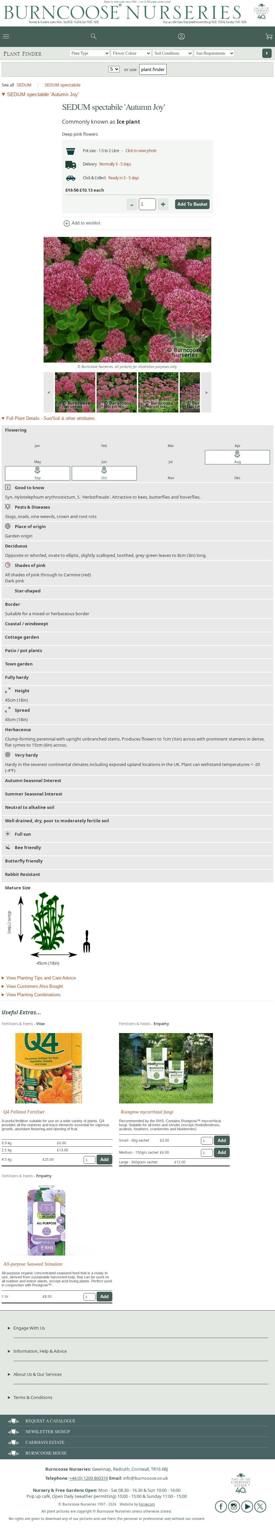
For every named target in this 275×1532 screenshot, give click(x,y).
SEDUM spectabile (62, 85)
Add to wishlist (81, 223)
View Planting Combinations (33, 994)
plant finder (153, 69)
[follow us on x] (260, 1511)
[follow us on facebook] (221, 1511)
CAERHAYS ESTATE (44, 1442)
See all (8, 85)
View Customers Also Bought (34, 986)
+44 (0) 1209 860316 (88, 1478)
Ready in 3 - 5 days (123, 177)
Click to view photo (141, 150)
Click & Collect (94, 177)
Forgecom (147, 1504)
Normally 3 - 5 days (115, 164)
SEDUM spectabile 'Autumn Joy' (43, 94)
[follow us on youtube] (247, 1511)
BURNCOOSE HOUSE (46, 1453)
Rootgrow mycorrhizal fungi (147, 1111)
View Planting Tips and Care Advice (41, 977)
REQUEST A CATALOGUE (50, 1421)
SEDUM (24, 85)
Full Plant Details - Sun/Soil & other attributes (50, 418)
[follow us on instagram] (234, 1511)
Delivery (90, 164)
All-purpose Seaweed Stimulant (32, 1264)
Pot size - (91, 150)
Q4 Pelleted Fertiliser (24, 1111)
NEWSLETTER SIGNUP (47, 1431)
